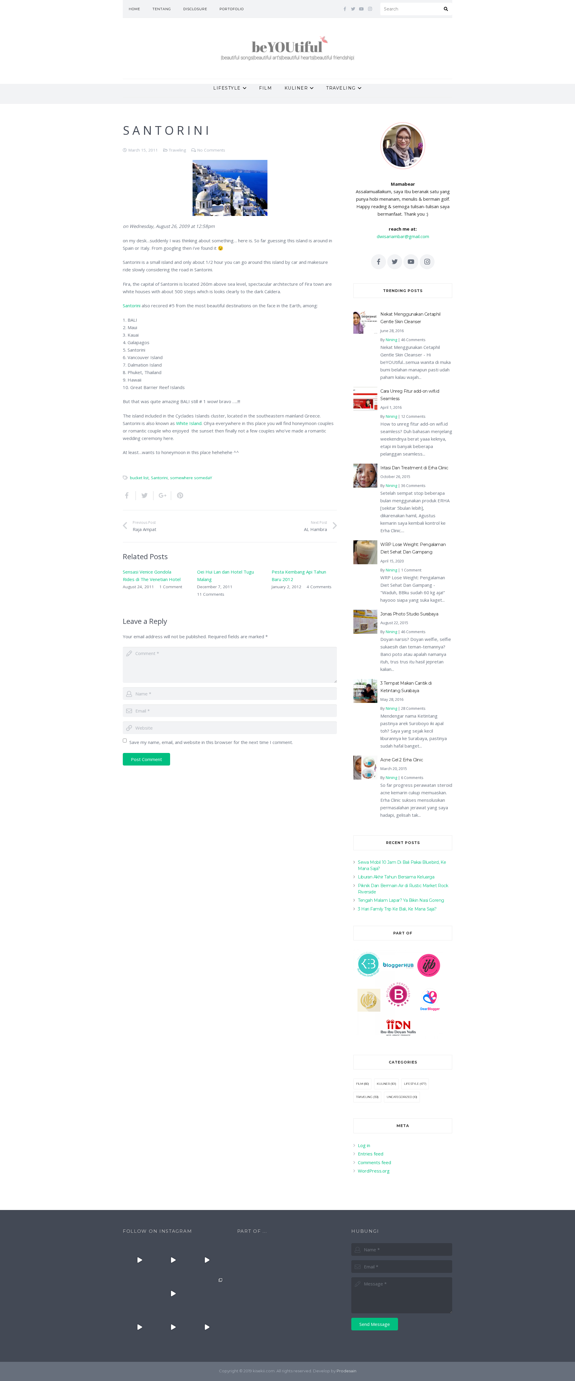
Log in (364, 1145)
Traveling (177, 150)
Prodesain (346, 1370)
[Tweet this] (145, 495)
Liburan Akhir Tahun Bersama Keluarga (396, 877)
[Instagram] (370, 9)
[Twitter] (353, 9)
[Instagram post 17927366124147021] (139, 1260)
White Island (189, 423)
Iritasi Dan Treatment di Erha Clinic (414, 468)
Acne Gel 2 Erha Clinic (401, 760)
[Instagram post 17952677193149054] (139, 1293)
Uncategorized (399, 1097)
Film (359, 1084)
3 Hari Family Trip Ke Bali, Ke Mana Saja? (397, 909)
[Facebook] (345, 9)
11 (210, 594)
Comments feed (374, 1162)
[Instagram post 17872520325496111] (206, 1293)
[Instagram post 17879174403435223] (173, 1293)
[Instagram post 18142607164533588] (173, 1260)
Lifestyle (411, 1084)
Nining (391, 339)
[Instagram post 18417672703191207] (206, 1327)
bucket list (139, 477)
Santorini (131, 305)
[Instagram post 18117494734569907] (139, 1327)
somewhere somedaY (191, 477)
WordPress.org (374, 1171)
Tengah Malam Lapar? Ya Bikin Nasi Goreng (401, 900)
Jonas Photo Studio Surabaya (409, 614)
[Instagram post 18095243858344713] (206, 1260)
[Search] (446, 9)
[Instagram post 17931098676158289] (173, 1327)
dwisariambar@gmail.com (403, 236)
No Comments (211, 150)
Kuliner (383, 1084)
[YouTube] (361, 9)
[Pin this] (177, 495)
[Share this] (129, 495)
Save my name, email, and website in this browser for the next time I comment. (211, 742)
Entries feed (370, 1154)
